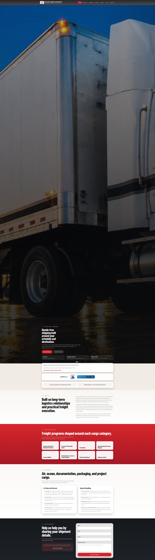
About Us (85, 2)
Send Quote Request (94, 554)
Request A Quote (47, 351)
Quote (102, 2)
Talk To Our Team (58, 351)
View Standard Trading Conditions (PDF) (52, 370)
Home (80, 2)
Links (106, 2)
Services (97, 2)
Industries (91, 2)
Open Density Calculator (58, 548)
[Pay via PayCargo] (86, 376)
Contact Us (112, 2)
